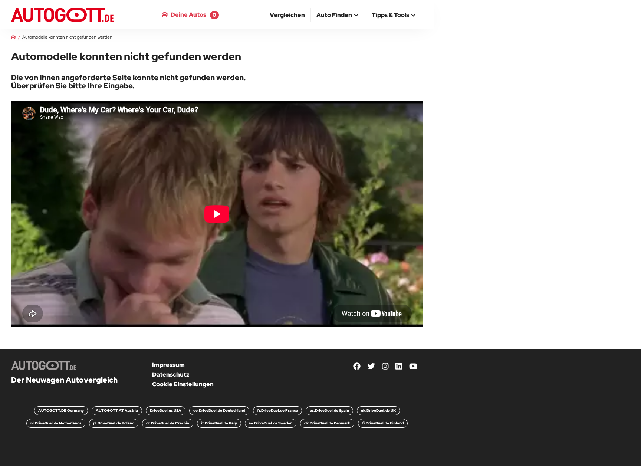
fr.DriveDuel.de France (277, 410)
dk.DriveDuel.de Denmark (327, 423)
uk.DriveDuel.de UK (378, 410)
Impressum (168, 365)
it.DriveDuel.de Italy (219, 423)
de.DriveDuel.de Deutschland (219, 410)
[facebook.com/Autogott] (357, 366)
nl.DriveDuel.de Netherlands (55, 423)
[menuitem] (287, 15)
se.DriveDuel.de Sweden (270, 423)
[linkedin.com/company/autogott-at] (398, 366)
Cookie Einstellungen (183, 384)
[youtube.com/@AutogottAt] (413, 366)
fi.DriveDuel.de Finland (383, 423)
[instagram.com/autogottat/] (385, 366)
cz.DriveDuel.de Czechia (167, 423)
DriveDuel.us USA (165, 410)
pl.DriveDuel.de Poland (113, 423)
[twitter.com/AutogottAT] (371, 366)
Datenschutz (170, 374)
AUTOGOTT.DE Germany (61, 410)
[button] (338, 15)
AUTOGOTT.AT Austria (117, 410)
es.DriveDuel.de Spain (329, 410)
